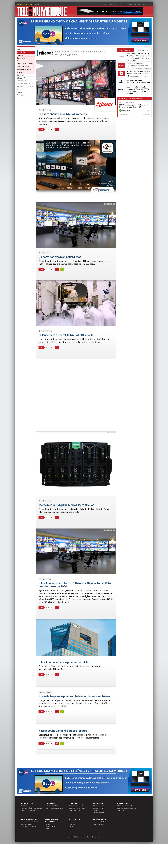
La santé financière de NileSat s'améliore (63, 114)
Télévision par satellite (111, 4)
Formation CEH (98, 822)
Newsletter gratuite (24, 69)
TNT (121, 4)
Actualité (48, 824)
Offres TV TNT (98, 808)
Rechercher (21, 61)
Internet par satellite (144, 4)
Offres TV (21, 78)
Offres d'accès (50, 826)
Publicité (72, 824)
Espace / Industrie (45, 331)
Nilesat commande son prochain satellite (63, 662)
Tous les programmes (29, 826)
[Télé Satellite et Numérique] (42, 11)
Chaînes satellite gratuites (126, 808)
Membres (20, 49)
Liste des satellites (52, 806)
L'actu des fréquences (25, 64)
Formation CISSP (99, 824)
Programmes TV (23, 84)
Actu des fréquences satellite (31, 808)
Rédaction (72, 822)
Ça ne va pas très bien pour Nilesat (60, 257)
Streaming (132, 4)
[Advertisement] (76, 391)
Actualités (21, 52)
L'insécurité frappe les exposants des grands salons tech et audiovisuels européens (139, 65)
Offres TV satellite (99, 806)
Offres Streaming (99, 813)
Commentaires (22, 58)
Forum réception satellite (54, 808)
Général (72, 826)
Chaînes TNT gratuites (77, 808)
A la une (20, 55)
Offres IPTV (97, 810)
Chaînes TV (21, 81)
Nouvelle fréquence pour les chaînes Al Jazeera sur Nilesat (75, 696)
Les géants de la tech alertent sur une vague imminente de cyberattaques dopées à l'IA (138, 73)
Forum (19, 92)
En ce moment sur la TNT (30, 822)
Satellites (20, 75)
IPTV (125, 4)
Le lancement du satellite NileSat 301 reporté (66, 335)
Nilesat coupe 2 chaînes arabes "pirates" (63, 730)
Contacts (20, 95)
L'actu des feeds (23, 66)
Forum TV (120, 810)
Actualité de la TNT (76, 806)
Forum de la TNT (75, 810)
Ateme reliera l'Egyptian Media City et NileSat (66, 505)
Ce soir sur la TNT (27, 824)
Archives (20, 72)
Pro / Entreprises (45, 110)
